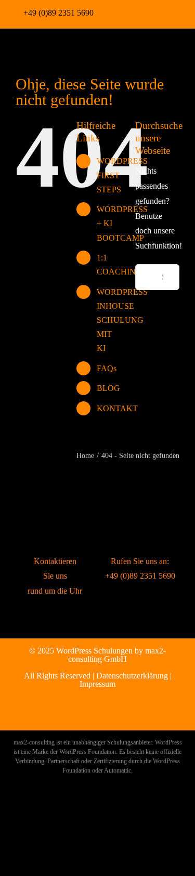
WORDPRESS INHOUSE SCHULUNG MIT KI (122, 320)
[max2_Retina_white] (34, 42)
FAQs (106, 368)
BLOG (108, 388)
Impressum (97, 683)
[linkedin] (152, 12)
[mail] (169, 12)
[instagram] (136, 12)
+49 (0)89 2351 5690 (58, 12)
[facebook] (119, 12)
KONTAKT (117, 408)
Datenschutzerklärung (132, 675)
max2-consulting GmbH (117, 654)
